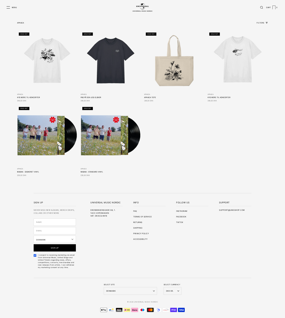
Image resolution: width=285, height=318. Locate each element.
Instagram (181, 211)
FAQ (135, 211)
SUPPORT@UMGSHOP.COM (232, 210)
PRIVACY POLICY (141, 233)
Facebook (181, 217)
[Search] (262, 7)
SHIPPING (137, 228)
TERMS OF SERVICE (142, 217)
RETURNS (137, 222)
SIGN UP (55, 248)
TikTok (179, 222)
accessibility (140, 239)
